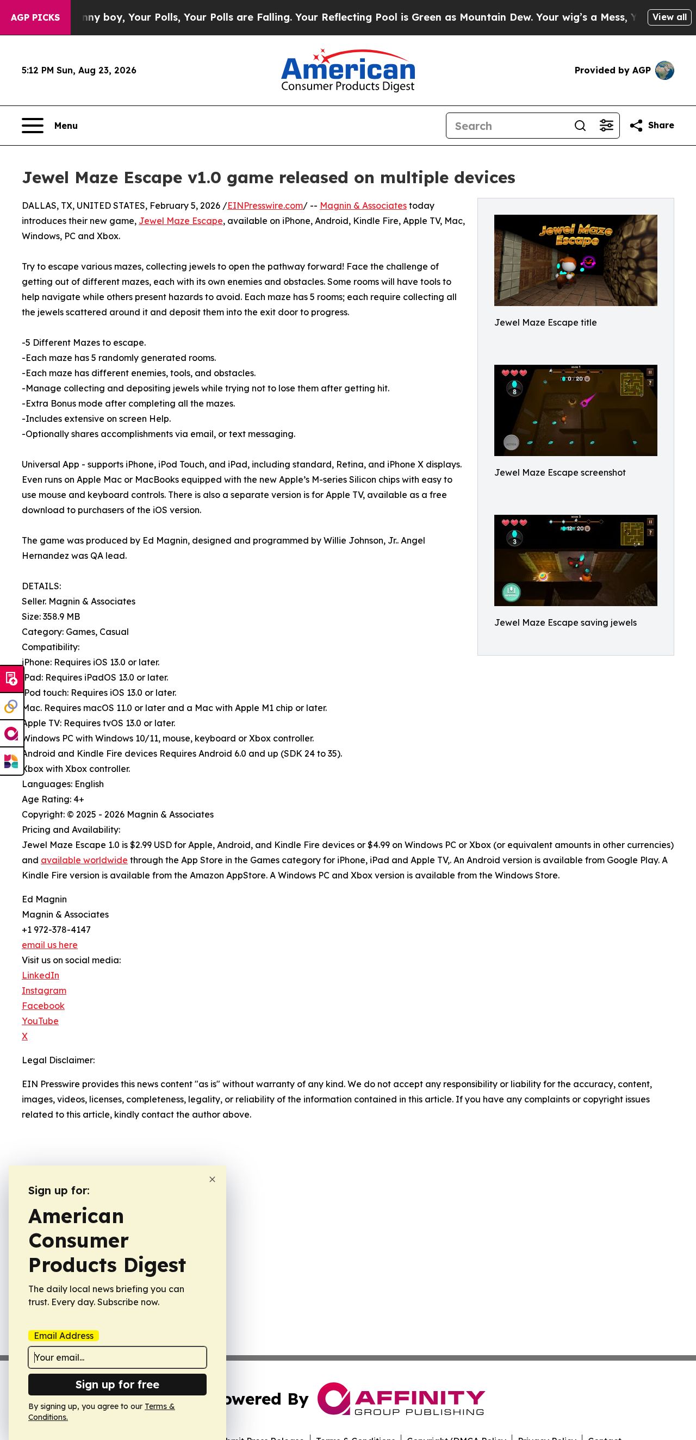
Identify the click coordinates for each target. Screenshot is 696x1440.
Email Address (64, 1335)
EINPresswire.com (265, 205)
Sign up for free (117, 1384)
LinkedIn (40, 975)
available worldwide (84, 860)
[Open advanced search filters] (606, 125)
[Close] (212, 1179)
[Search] (580, 125)
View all (669, 16)
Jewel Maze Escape (181, 220)
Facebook (43, 1005)
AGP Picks (35, 17)
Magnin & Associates (363, 205)
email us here (50, 944)
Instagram (44, 990)
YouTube (40, 1020)
